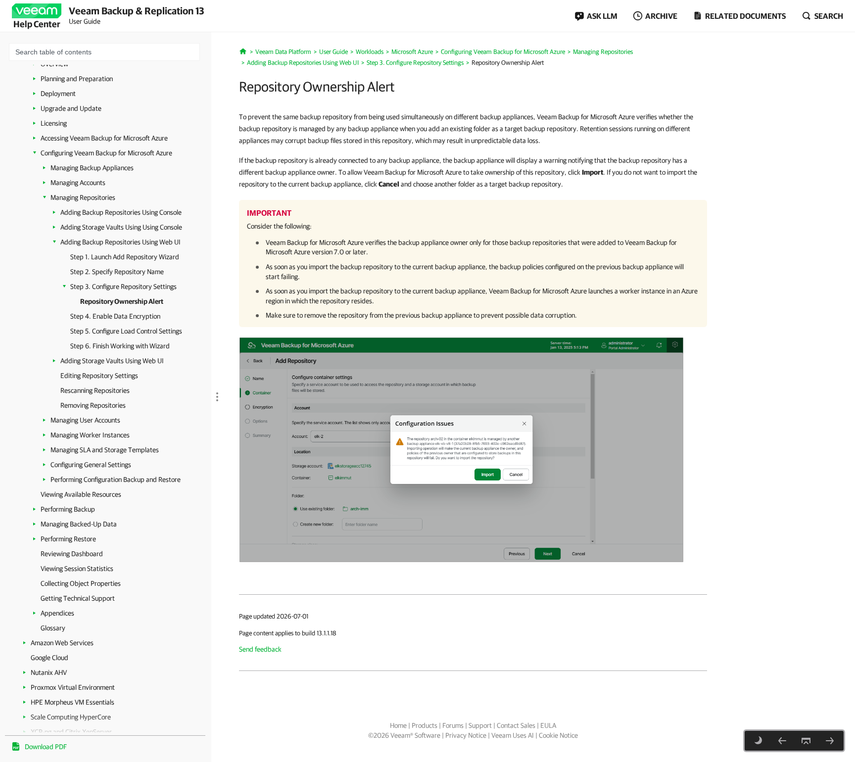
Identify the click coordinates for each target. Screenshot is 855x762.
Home (398, 725)
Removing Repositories (93, 405)
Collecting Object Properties (81, 583)
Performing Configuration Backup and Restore (115, 479)
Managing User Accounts (85, 420)
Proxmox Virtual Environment (73, 687)
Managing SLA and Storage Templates (104, 450)
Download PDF (46, 747)
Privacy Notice (465, 735)
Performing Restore (68, 539)
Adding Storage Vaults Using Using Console (121, 227)
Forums (453, 725)
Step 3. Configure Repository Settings (123, 286)
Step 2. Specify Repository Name (117, 272)
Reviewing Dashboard (72, 554)
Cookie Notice (558, 735)
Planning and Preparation (77, 79)
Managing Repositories (82, 197)
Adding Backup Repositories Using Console (121, 212)
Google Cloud (49, 658)
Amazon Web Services (62, 643)
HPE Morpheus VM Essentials (72, 702)
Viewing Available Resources (81, 494)
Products (424, 725)
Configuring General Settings (90, 465)
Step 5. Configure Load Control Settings (126, 331)
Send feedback (260, 649)
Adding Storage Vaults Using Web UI (112, 361)
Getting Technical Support (78, 598)
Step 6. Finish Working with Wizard (120, 346)
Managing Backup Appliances (92, 168)
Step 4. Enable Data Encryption (115, 316)
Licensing (54, 123)
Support (480, 725)
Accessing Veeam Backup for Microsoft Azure (104, 138)
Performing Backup (68, 509)
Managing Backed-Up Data (79, 524)
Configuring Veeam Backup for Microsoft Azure (106, 153)
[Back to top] (806, 741)
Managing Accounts (77, 183)
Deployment (58, 93)
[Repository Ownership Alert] (461, 449)
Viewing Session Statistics (77, 568)
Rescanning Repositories (95, 390)
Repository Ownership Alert (121, 301)
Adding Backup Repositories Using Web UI (120, 242)
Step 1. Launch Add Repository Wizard (124, 257)
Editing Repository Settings (99, 376)
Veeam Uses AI (512, 735)
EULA (548, 725)
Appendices (57, 613)
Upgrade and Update (71, 108)
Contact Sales (516, 725)
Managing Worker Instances (90, 435)
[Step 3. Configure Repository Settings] (782, 741)
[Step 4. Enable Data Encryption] (830, 741)
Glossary (53, 628)
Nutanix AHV (49, 672)
